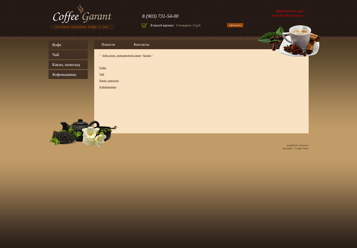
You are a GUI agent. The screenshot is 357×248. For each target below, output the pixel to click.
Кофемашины (64, 74)
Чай (55, 54)
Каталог (147, 55)
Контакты (141, 44)
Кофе (56, 44)
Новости (108, 44)
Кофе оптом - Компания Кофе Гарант (121, 55)
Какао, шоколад (66, 64)
